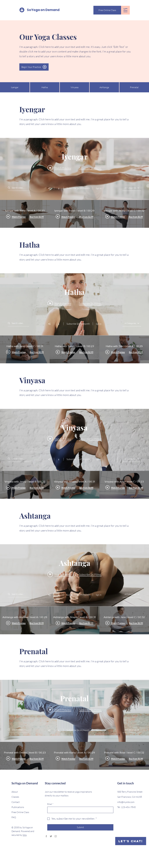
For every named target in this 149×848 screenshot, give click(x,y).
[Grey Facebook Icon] (46, 836)
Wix (25, 835)
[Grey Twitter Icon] (50, 836)
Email (50, 804)
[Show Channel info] (58, 188)
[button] (125, 10)
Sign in (98, 188)
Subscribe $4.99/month (78, 188)
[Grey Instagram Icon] (55, 836)
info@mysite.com (125, 802)
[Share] (51, 188)
